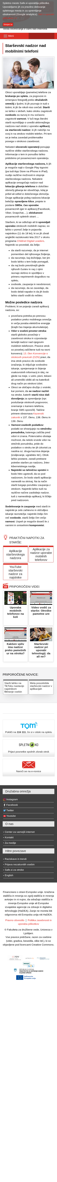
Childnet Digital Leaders (30, 241)
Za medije (10, 843)
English (9, 875)
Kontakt (9, 837)
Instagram (12, 799)
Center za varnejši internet (20, 832)
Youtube (11, 815)
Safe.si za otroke (14, 869)
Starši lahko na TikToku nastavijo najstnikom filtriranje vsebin (14, 687)
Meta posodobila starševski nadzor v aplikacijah (41, 686)
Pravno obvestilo (14, 920)
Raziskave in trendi (16, 859)
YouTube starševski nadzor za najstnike (15, 572)
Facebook (12, 805)
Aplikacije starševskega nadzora (15, 554)
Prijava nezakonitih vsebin (20, 864)
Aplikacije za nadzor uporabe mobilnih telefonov (41, 555)
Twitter (10, 810)
